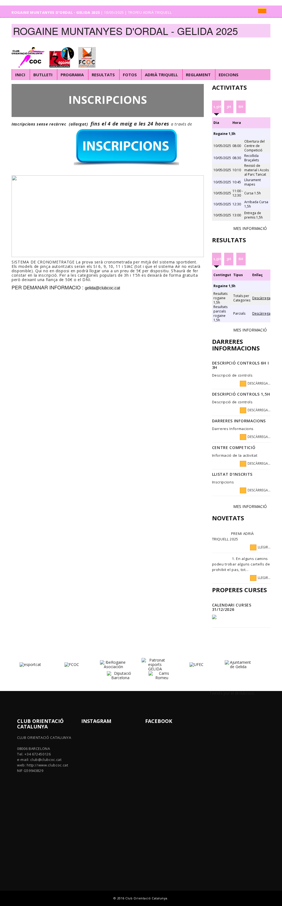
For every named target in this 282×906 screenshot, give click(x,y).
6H (240, 107)
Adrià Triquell (161, 74)
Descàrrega (261, 298)
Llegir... (264, 547)
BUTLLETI (43, 74)
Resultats (103, 74)
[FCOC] (71, 664)
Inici (20, 74)
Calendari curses (231, 605)
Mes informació (250, 228)
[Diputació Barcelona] (120, 675)
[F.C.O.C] (88, 53)
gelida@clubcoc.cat (102, 288)
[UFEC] (196, 664)
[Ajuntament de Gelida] (238, 664)
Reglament (198, 74)
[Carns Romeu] (161, 675)
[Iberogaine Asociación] (63, 53)
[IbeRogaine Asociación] (113, 664)
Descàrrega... (259, 383)
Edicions (228, 74)
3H (228, 107)
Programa (72, 74)
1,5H (217, 107)
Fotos (130, 74)
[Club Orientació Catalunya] (30, 53)
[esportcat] (30, 664)
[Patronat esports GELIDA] (155, 664)
